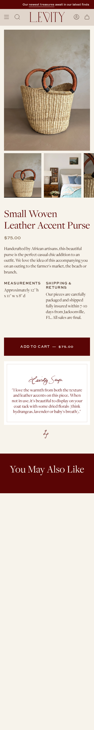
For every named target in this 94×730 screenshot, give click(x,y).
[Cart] (87, 17)
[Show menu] (7, 17)
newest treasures (39, 4)
